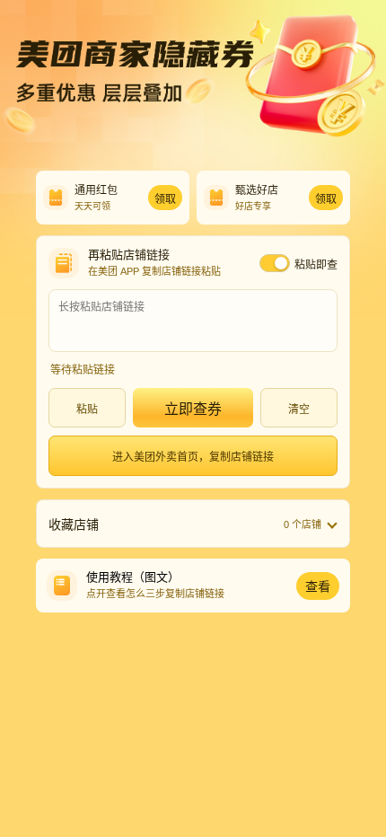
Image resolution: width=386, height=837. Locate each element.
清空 (299, 409)
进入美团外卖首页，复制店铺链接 (193, 457)
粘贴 (87, 409)
